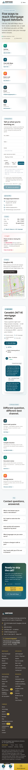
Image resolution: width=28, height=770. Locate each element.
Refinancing (5, 658)
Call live (10, 347)
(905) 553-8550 (9, 205)
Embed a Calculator (7, 693)
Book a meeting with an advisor (14, 351)
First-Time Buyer (6, 654)
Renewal (4, 656)
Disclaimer (4, 746)
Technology (5, 709)
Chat (10, 768)
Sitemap (21, 746)
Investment (5, 663)
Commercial (18, 670)
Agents (4, 711)
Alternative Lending (20, 668)
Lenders (17, 691)
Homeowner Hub (19, 679)
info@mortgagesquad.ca (11, 207)
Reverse (4, 668)
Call (3, 768)
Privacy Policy (13, 180)
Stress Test (4, 681)
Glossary (17, 693)
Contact (4, 732)
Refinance (4, 686)
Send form (6, 468)
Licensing (16, 746)
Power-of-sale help (8, 250)
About (3, 707)
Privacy (12, 745)
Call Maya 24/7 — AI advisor (11, 629)
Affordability (5, 677)
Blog (16, 698)
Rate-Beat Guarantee (7, 721)
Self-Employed (19, 654)
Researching (21, 163)
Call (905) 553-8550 (8, 450)
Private (3, 665)
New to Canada (19, 661)
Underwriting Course (7, 727)
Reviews (4, 716)
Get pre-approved (21, 768)
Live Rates (17, 686)
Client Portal (5, 745)
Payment (4, 679)
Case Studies (18, 700)
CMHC (3, 684)
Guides (17, 677)
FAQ (3, 719)
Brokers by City (19, 695)
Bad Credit (18, 663)
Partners (5, 714)
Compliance (10, 746)
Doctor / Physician (20, 656)
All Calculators (5, 696)
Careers (6, 724)
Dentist (17, 658)
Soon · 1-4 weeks (14, 163)
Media (3, 730)
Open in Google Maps (9, 271)
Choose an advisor (8, 487)
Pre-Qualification (7, 689)
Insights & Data (19, 688)
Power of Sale (18, 665)
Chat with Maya (12, 343)
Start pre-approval (13, 589)
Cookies (20, 745)
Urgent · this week (7, 163)
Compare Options (19, 681)
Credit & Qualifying (20, 684)
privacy (20, 183)
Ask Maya (6, 432)
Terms (16, 745)
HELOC (3, 661)
